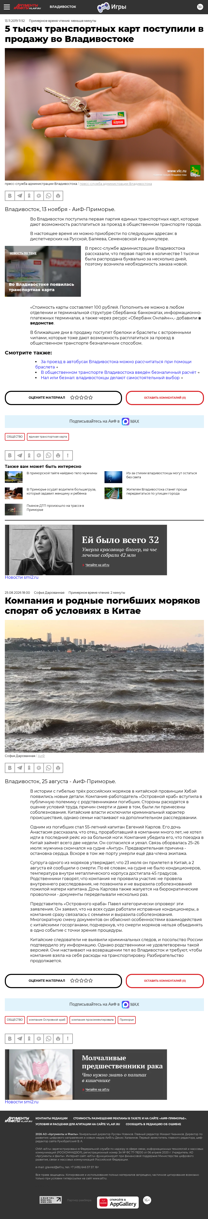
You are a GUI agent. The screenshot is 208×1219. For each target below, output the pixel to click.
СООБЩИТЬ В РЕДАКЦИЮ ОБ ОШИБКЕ (153, 1124)
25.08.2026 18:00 (17, 592)
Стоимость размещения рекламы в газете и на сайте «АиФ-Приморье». (130, 1118)
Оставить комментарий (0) (165, 397)
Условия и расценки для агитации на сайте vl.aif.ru (78, 1124)
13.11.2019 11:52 (15, 21)
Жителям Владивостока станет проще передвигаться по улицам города (156, 491)
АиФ (41, 756)
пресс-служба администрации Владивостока (116, 184)
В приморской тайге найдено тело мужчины (62, 473)
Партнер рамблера (79, 1200)
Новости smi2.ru (22, 577)
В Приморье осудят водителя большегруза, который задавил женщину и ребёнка (61, 491)
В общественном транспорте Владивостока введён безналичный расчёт (118, 372)
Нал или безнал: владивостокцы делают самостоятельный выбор (110, 377)
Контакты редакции (51, 1118)
